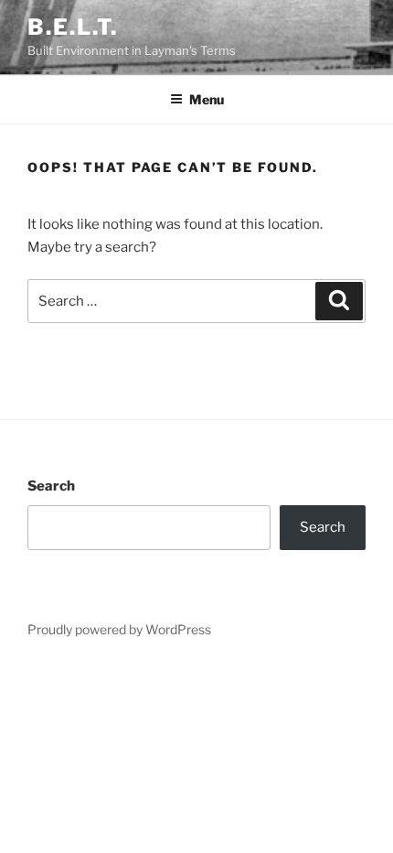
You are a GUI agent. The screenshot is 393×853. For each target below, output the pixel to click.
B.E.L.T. (72, 27)
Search (51, 486)
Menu (206, 99)
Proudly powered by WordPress (119, 629)
